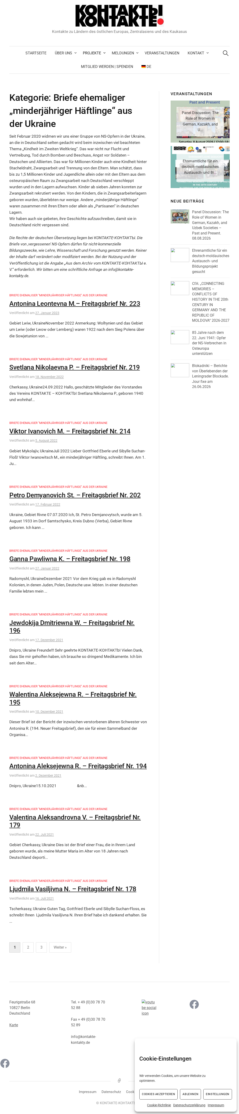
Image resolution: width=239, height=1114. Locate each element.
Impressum (216, 1105)
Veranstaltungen (162, 53)
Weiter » (60, 947)
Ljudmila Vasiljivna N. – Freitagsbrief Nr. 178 (72, 889)
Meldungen (123, 53)
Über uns (63, 53)
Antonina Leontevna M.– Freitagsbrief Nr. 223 (74, 303)
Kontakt (196, 53)
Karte (13, 1025)
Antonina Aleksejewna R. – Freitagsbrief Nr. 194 (78, 766)
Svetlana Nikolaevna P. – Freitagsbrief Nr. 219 (74, 367)
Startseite (35, 53)
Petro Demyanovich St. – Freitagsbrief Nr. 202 (75, 495)
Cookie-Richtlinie (159, 1105)
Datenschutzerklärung (189, 1105)
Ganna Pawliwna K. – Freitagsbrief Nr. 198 (69, 559)
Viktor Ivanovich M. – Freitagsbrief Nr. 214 (69, 431)
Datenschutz (111, 1092)
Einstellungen (217, 1094)
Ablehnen (190, 1094)
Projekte (92, 53)
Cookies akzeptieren (158, 1094)
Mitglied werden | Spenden (107, 66)
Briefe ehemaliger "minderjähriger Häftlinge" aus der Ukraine (58, 295)
